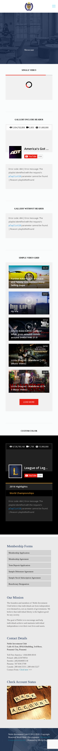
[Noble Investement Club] (29, 6)
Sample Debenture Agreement (21, 571)
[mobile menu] (53, 6)
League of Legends (36, 468)
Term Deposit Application (19, 565)
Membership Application (19, 553)
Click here (23, 669)
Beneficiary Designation (19, 584)
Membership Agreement (19, 559)
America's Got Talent (36, 149)
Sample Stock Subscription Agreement (25, 578)
